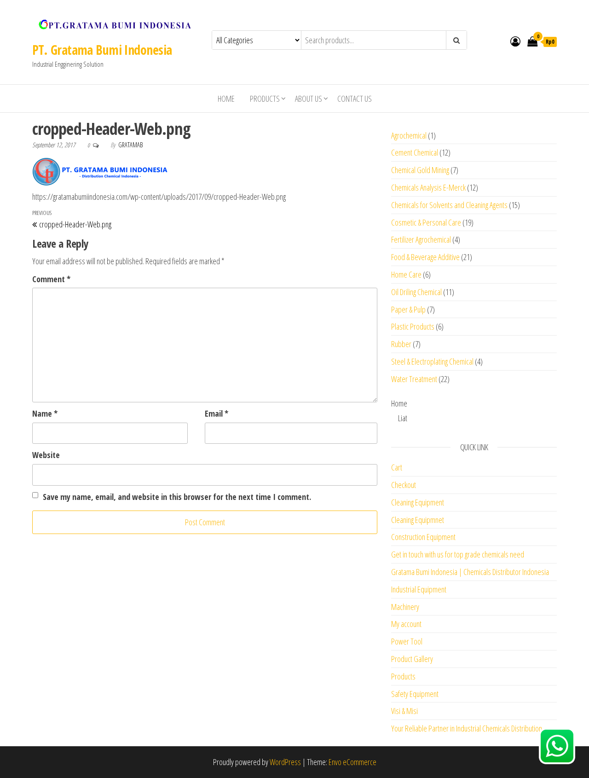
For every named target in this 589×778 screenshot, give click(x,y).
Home (226, 98)
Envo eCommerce (352, 761)
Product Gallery (412, 658)
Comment (51, 278)
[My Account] (515, 41)
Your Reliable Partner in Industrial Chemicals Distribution (466, 728)
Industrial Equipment (418, 589)
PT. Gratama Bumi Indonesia (102, 49)
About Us (308, 98)
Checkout (403, 484)
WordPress (285, 761)
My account (406, 623)
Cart (396, 467)
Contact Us (354, 98)
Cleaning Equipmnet (417, 519)
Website (46, 454)
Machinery (405, 606)
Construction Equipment (423, 536)
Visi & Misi (404, 710)
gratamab (130, 144)
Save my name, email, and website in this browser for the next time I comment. (177, 496)
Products (265, 98)
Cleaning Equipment (417, 502)
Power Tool (406, 641)
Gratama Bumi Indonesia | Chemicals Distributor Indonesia (470, 571)
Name (45, 413)
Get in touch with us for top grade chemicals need (457, 554)
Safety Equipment (415, 693)
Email (216, 413)
